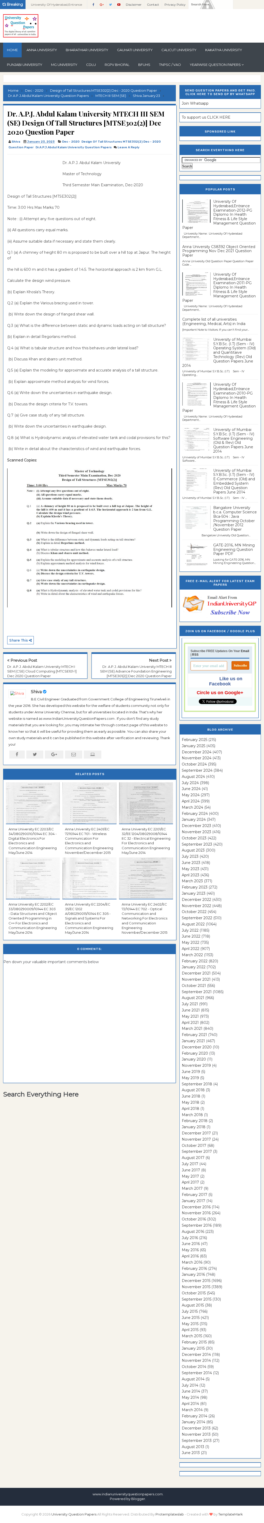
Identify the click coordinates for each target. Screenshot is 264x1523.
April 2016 (190, 1256)
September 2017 (197, 1151)
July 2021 (190, 1004)
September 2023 (197, 844)
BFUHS (144, 65)
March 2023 (192, 881)
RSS (195, 654)
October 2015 (194, 1293)
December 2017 (196, 1133)
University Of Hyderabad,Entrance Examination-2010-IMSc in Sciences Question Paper (57, 6)
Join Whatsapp (195, 103)
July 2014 (190, 1385)
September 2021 (197, 991)
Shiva (36, 691)
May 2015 (190, 1323)
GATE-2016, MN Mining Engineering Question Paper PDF (234, 549)
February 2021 (194, 1034)
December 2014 (196, 1354)
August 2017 (193, 1157)
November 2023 (196, 832)
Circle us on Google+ (220, 692)
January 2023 (193, 893)
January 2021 (193, 1041)
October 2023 (194, 838)
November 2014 (196, 1360)
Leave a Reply (128, 147)
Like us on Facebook (225, 681)
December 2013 (196, 1428)
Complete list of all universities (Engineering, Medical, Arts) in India (213, 321)
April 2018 (190, 1108)
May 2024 (191, 795)
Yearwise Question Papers (215, 65)
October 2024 (194, 764)
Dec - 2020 (70, 141)
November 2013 (196, 1434)
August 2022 (193, 924)
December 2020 (197, 1047)
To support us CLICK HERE (206, 117)
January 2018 (193, 1127)
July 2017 (190, 1164)
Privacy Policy (175, 4)
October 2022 (194, 911)
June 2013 (191, 1452)
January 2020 (194, 1059)
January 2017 (193, 1201)
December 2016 (196, 1207)
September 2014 (197, 1373)
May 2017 (190, 1176)
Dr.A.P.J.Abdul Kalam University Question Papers (74, 147)
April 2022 (190, 948)
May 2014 (190, 1397)
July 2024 (190, 782)
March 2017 (192, 1188)
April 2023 (190, 875)
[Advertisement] (33, 171)
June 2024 (191, 788)
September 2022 (197, 918)
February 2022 (195, 961)
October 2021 (194, 985)
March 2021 (192, 1028)
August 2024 (193, 776)
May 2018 (190, 1102)
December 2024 (196, 752)
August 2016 (193, 1231)
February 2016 (194, 1268)
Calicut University (178, 50)
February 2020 (195, 1053)
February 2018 (195, 1120)
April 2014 (190, 1403)
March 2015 (192, 1336)
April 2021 (190, 1022)
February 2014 (194, 1416)
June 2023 (191, 862)
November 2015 (196, 1287)
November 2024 (196, 758)
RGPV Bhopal (117, 65)
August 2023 (193, 850)
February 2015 (194, 1342)
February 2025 (194, 739)
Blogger (138, 1499)
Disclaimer (134, 4)
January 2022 (193, 967)
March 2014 (192, 1410)
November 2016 (196, 1213)
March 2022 (192, 955)
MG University (64, 65)
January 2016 (193, 1274)
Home (12, 50)
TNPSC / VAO (170, 65)
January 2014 (193, 1422)
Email (245, 651)
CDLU (91, 65)
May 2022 (190, 942)
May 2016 (190, 1250)
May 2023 (190, 869)
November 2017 (196, 1139)
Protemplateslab (169, 1514)
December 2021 (196, 973)
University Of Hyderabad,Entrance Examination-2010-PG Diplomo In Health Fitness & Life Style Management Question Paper (219, 397)
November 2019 (196, 1065)
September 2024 (197, 770)
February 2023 (195, 887)
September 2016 (197, 1225)
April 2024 (191, 801)
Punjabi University (24, 65)
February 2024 (195, 813)
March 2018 (192, 1114)
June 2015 (191, 1317)
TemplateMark (230, 1514)
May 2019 (190, 1078)
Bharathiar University (87, 50)
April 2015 (190, 1329)
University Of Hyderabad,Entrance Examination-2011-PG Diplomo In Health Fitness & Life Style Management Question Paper (219, 287)
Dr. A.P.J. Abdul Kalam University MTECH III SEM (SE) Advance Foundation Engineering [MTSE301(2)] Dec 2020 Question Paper (136, 671)
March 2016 (192, 1262)
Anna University (42, 50)
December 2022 (196, 899)
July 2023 (190, 856)
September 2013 (197, 1440)
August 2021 (193, 997)
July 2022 (190, 930)
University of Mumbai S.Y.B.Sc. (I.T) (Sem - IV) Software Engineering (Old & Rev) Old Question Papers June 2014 (233, 440)
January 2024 (194, 819)
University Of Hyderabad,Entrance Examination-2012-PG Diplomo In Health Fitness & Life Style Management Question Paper (219, 214)
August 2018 (193, 1090)
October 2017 (194, 1145)
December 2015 (196, 1280)
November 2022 (196, 905)
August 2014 (193, 1379)
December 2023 (196, 825)
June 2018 (191, 1096)
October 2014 (194, 1366)
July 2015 (190, 1311)
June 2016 (191, 1243)
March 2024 (192, 807)
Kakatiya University (223, 50)
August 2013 (193, 1446)
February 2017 (194, 1194)
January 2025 (193, 746)
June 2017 (191, 1170)
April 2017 (190, 1182)
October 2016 (194, 1219)
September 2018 (197, 1084)
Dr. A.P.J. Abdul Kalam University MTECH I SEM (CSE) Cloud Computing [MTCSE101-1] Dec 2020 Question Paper (42, 671)
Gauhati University (135, 50)
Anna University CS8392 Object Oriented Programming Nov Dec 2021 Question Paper (218, 251)
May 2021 (190, 1016)
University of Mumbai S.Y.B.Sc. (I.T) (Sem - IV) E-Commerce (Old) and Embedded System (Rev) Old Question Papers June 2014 (234, 481)
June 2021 (191, 1010)
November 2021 (196, 979)
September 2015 (196, 1299)
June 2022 (191, 936)
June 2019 (191, 1071)
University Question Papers (73, 1514)
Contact (153, 4)
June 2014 (191, 1391)
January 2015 (193, 1348)
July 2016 (190, 1237)
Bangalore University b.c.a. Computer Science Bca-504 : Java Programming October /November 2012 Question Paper (235, 518)
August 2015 (193, 1305)
